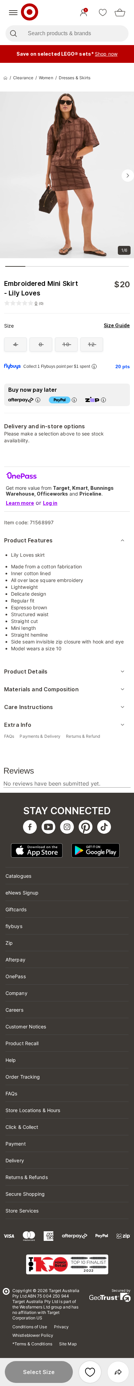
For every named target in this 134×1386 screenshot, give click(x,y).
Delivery (14, 1160)
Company (16, 993)
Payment (15, 1144)
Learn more (20, 503)
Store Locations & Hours (32, 1110)
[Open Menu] (13, 13)
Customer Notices (25, 1026)
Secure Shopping (25, 1194)
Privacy (61, 1326)
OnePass (15, 976)
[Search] (13, 33)
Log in (50, 503)
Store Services (21, 1211)
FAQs (11, 1093)
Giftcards (15, 909)
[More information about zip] (103, 400)
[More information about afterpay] (38, 400)
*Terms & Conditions (32, 1343)
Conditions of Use (29, 1326)
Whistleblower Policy (32, 1335)
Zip (9, 943)
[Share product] (118, 1372)
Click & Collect (21, 1127)
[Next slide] (128, 175)
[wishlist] (102, 13)
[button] (39, 1372)
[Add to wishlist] (90, 1372)
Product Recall (21, 1043)
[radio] (15, 344)
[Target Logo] (29, 12)
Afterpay (15, 959)
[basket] (120, 13)
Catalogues (18, 876)
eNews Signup (21, 893)
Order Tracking (22, 1077)
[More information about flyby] (94, 366)
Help (10, 1060)
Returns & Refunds (26, 1177)
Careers (14, 1010)
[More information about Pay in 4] (74, 400)
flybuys (13, 926)
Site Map (68, 1343)
